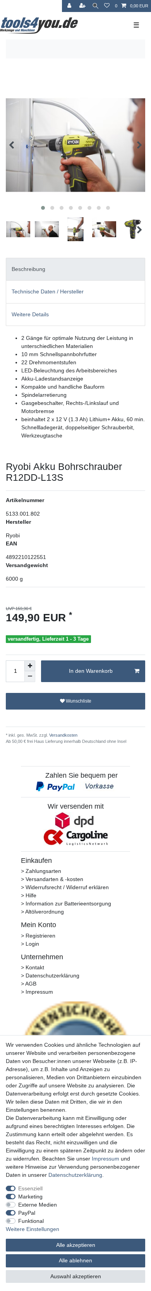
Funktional (31, 1221)
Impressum (105, 1159)
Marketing (30, 1196)
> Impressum (37, 992)
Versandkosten (62, 735)
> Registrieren (38, 936)
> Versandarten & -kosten (52, 879)
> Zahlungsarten (41, 871)
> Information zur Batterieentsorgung (66, 903)
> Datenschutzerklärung (50, 975)
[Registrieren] (83, 6)
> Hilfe (28, 895)
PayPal (26, 1213)
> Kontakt (32, 967)
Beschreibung (28, 269)
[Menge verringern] (29, 676)
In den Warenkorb (91, 671)
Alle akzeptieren (75, 1245)
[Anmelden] (70, 6)
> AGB (28, 984)
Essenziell (30, 1188)
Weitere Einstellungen (32, 1229)
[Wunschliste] (106, 6)
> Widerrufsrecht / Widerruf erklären (65, 887)
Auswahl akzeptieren (75, 1276)
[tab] (75, 269)
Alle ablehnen (75, 1260)
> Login (30, 944)
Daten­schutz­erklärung (75, 1175)
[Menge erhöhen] (29, 665)
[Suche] (95, 6)
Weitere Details (30, 314)
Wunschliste (78, 701)
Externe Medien (37, 1205)
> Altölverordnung (42, 912)
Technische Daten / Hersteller (48, 291)
